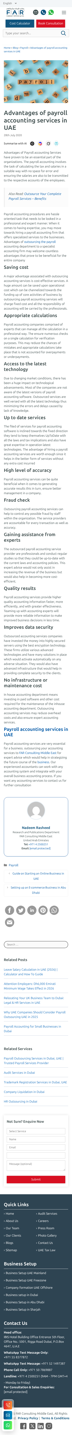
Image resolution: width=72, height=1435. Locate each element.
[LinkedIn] (40, 1426)
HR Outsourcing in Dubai (20, 1101)
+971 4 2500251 (38, 844)
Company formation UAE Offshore (29, 1287)
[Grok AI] (48, 143)
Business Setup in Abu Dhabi (25, 1302)
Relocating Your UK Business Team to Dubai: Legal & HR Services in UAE (34, 1000)
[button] (63, 33)
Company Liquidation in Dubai (24, 1092)
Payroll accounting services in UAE (36, 732)
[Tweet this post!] (20, 914)
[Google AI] (40, 143)
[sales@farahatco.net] (35, 13)
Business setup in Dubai (22, 1295)
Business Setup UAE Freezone (26, 1280)
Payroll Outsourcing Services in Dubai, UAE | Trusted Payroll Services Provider (33, 1061)
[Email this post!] (9, 926)
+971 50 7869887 (40, 1370)
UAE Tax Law (46, 1250)
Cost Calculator (20, 23)
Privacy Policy (28, 1418)
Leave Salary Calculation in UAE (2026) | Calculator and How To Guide (30, 972)
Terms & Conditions (55, 1418)
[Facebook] (23, 1426)
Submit (36, 1179)
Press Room (46, 1228)
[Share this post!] (9, 914)
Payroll (13, 865)
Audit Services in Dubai (19, 1072)
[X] (32, 1426)
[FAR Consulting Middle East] (15, 12)
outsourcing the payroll (40, 242)
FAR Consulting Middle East (37, 753)
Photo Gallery (47, 1235)
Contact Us (45, 1243)
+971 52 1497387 (53, 1363)
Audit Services (47, 1213)
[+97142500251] (43, 13)
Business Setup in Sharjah (23, 1309)
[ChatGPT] (32, 143)
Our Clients (13, 1235)
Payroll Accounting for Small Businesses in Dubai (32, 1029)
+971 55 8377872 (16, 1357)
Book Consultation (50, 23)
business (43, 762)
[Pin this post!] (43, 914)
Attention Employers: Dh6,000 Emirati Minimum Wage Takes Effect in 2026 (30, 986)
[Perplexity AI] (56, 143)
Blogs (9, 1243)
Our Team (12, 1228)
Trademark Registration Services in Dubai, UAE (35, 1082)
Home (10, 1213)
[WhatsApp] (51, 13)
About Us (12, 1221)
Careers (43, 1221)
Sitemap (11, 1250)
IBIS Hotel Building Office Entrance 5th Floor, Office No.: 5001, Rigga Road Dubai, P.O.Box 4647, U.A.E (34, 1341)
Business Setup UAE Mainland (26, 1273)
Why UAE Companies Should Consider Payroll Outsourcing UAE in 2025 (34, 1014)
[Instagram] (49, 1426)
